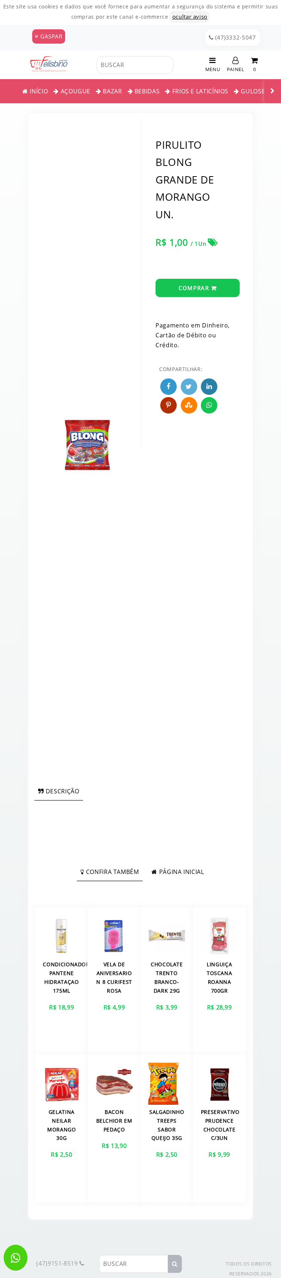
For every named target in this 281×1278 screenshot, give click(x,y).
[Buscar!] (178, 65)
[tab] (58, 791)
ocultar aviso (189, 16)
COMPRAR (195, 288)
